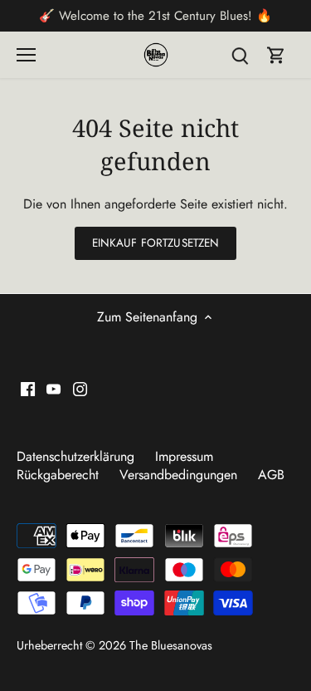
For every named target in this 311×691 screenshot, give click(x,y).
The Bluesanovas (170, 645)
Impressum (184, 456)
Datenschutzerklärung (75, 456)
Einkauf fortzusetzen (156, 242)
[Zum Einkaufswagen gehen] (276, 54)
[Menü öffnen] (26, 54)
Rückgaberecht (58, 474)
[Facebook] (28, 388)
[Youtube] (53, 388)
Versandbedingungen (178, 474)
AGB (271, 474)
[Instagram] (80, 388)
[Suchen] (239, 54)
